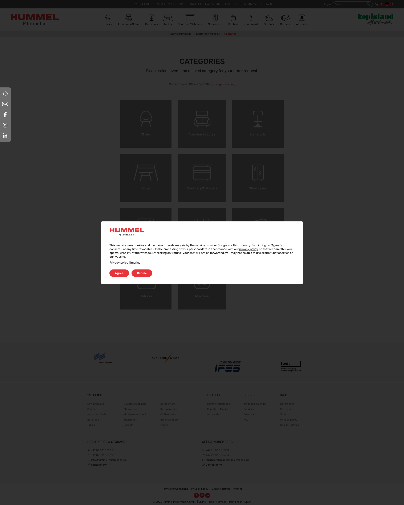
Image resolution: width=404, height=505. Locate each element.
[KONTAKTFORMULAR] (5, 104)
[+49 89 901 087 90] (5, 93)
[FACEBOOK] (5, 115)
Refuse (142, 273)
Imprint (135, 262)
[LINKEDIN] (5, 136)
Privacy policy (118, 262)
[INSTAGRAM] (5, 125)
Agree (119, 273)
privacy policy (248, 249)
